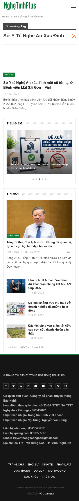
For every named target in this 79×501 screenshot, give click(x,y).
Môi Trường (57, 470)
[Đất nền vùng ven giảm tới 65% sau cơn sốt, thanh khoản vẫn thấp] (16, 331)
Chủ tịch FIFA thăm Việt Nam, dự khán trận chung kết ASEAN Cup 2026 (49, 284)
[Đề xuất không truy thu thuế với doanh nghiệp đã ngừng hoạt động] (39, 152)
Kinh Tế (47, 464)
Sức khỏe (31, 476)
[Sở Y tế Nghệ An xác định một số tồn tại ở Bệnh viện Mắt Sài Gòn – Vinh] (26, 62)
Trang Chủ (16, 464)
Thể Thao (48, 476)
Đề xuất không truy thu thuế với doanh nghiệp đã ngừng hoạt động (39, 166)
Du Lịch (39, 470)
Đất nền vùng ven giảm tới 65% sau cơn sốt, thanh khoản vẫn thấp (49, 329)
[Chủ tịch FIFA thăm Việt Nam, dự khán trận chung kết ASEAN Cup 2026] (16, 286)
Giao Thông (22, 470)
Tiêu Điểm (13, 235)
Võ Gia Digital (46, 493)
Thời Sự (9, 74)
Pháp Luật (63, 464)
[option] (39, 154)
